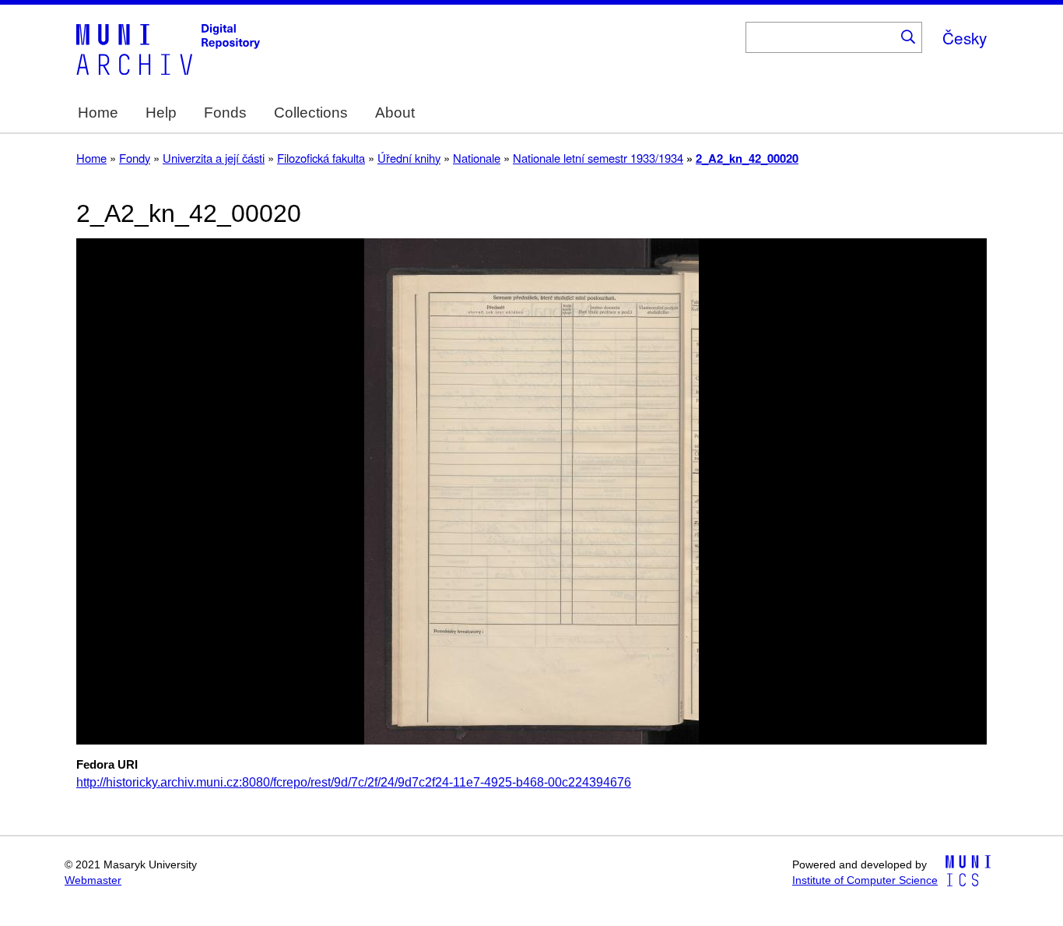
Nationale (476, 158)
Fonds (225, 112)
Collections (311, 112)
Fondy (134, 158)
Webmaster (93, 880)
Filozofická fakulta (321, 158)
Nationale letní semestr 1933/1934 (598, 158)
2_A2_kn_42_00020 (747, 158)
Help (161, 112)
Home (98, 112)
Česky (964, 37)
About (395, 112)
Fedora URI (107, 765)
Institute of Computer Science (865, 880)
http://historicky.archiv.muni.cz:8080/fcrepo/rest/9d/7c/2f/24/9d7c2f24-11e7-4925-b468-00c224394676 (353, 782)
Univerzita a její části (214, 158)
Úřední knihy (408, 158)
